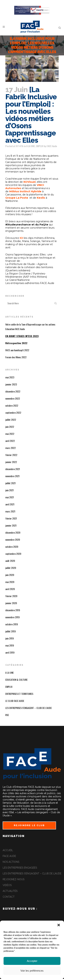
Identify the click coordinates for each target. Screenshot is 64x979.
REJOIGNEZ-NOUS (13, 879)
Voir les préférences (32, 970)
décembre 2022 (12, 391)
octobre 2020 (11, 546)
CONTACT (9, 896)
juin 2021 (9, 490)
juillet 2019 (10, 631)
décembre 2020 (12, 532)
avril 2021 (9, 504)
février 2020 (11, 596)
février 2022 (11, 455)
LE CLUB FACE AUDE (14, 701)
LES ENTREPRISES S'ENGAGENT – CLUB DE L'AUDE (28, 708)
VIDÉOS (7, 885)
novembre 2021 (12, 476)
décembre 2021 (12, 469)
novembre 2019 (12, 617)
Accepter (32, 960)
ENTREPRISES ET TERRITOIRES (19, 694)
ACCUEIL (8, 850)
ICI (21, 238)
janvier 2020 (11, 603)
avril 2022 (10, 441)
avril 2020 (10, 589)
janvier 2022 (11, 462)
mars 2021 (10, 511)
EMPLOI (39, 146)
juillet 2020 (10, 568)
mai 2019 (9, 645)
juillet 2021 (10, 483)
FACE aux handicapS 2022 (17, 350)
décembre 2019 (12, 610)
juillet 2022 (10, 419)
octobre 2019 (11, 624)
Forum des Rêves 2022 (15, 357)
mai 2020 (9, 582)
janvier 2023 (11, 384)
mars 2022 (10, 448)
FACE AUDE (9, 856)
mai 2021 (9, 497)
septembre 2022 (13, 412)
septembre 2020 (13, 553)
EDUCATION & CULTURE (16, 679)
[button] (58, 925)
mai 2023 (9, 377)
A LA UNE (30, 146)
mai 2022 (9, 434)
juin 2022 (9, 426)
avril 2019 (9, 652)
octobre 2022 (11, 405)
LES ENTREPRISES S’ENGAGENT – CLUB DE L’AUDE (32, 873)
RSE (7, 715)
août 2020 (10, 561)
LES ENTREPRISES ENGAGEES (20, 867)
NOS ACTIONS (11, 861)
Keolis (41, 197)
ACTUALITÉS (10, 891)
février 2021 (11, 518)
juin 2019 (9, 638)
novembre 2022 (12, 398)
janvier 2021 (11, 525)
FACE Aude (52, 146)
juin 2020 (9, 575)
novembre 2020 (12, 539)
